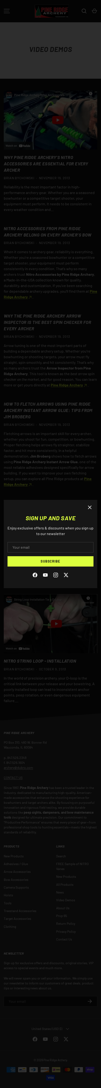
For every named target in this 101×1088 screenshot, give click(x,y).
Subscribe (50, 561)
